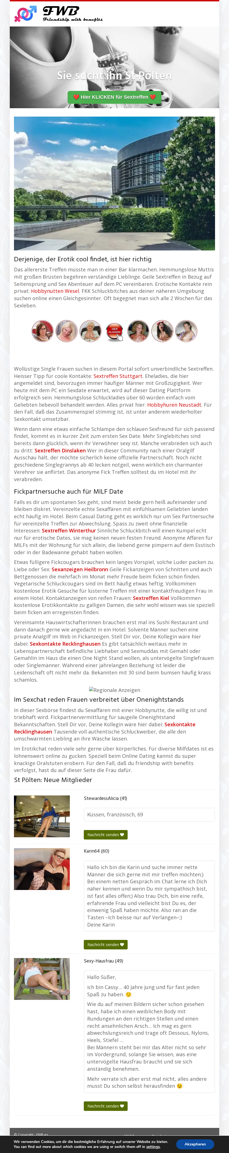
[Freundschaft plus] (59, 14)
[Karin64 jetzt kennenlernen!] (42, 869)
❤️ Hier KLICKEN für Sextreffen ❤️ (114, 97)
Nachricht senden (103, 834)
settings (153, 1146)
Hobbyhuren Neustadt (174, 404)
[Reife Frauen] (114, 330)
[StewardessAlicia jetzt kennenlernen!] (42, 816)
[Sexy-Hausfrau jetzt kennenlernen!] (42, 979)
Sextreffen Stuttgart (118, 376)
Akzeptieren (195, 1144)
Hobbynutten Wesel (55, 291)
